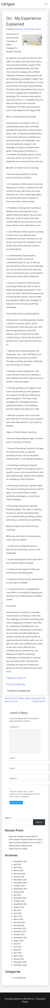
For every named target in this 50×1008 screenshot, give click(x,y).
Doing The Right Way (15, 684)
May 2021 (17, 950)
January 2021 (19, 959)
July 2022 (17, 910)
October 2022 (19, 901)
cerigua (37, 29)
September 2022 (20, 904)
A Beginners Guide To (16, 678)
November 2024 (20, 883)
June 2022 (18, 913)
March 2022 (18, 919)
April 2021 (18, 953)
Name (13, 758)
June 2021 (18, 947)
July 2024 (17, 895)
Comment (15, 727)
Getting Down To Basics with (20, 845)
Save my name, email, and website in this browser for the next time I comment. (25, 794)
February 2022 (19, 922)
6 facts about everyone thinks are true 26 (25, 839)
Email (13, 768)
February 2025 (19, 873)
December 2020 (20, 962)
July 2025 (17, 864)
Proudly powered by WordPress (19, 998)
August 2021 (19, 940)
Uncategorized (20, 978)
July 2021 (17, 944)
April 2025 (18, 867)
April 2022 (18, 916)
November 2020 (20, 965)
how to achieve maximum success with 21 (26, 842)
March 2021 (18, 956)
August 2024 (19, 892)
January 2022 (19, 925)
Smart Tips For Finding (18, 848)
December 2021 (20, 928)
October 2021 (19, 934)
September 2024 (20, 889)
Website (13, 778)
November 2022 (20, 898)
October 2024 (19, 886)
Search (8, 817)
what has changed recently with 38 (23, 836)
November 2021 (20, 931)
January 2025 (19, 876)
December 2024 (20, 879)
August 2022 (19, 907)
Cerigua (8, 3)
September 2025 (20, 861)
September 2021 (20, 937)
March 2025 (18, 870)
